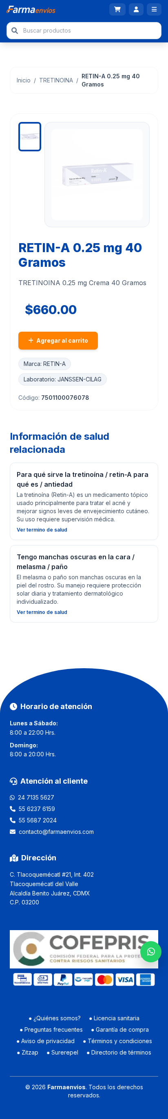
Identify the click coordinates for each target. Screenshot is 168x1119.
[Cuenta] (136, 9)
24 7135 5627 (36, 797)
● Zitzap (27, 1052)
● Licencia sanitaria (114, 1018)
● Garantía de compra (120, 1029)
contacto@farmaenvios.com (56, 831)
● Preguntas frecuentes (51, 1029)
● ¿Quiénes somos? (55, 1018)
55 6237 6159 (37, 808)
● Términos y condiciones (117, 1040)
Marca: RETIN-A (45, 363)
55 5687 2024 (38, 820)
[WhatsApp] (150, 951)
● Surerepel (62, 1052)
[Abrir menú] (154, 9)
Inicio (24, 80)
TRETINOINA (56, 80)
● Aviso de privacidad (45, 1040)
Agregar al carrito (61, 340)
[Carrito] (117, 9)
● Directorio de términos (118, 1052)
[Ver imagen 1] (29, 136)
